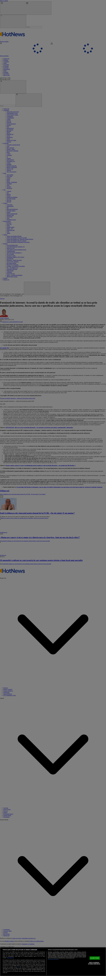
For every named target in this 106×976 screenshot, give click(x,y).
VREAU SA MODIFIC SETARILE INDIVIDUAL (94, 963)
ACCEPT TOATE (94, 958)
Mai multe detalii (10, 957)
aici (18, 967)
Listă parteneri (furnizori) (53, 959)
